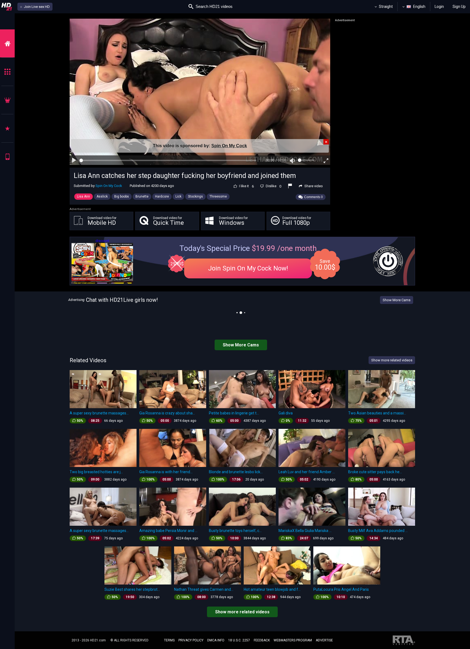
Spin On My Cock (229, 145)
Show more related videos (242, 611)
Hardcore (162, 196)
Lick (178, 196)
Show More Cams (396, 300)
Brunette (142, 196)
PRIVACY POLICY (190, 640)
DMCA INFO (215, 640)
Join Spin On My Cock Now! (248, 268)
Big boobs (121, 196)
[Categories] (7, 72)
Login (439, 6)
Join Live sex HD (36, 7)
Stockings (195, 196)
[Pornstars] (7, 128)
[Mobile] (7, 157)
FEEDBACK (262, 640)
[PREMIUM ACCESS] (7, 100)
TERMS (169, 640)
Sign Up (459, 6)
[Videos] (7, 43)
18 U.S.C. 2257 (239, 640)
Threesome (218, 196)
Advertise (324, 640)
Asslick (102, 196)
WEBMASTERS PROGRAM (293, 640)
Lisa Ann (83, 196)
